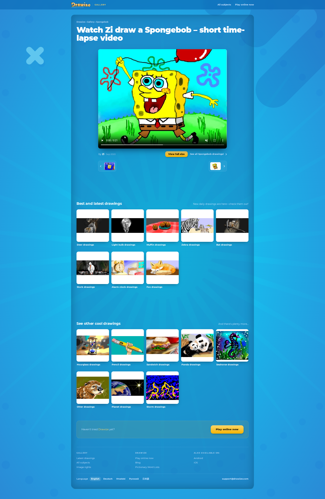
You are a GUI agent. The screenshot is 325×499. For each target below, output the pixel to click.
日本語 (146, 479)
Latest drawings (86, 458)
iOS (196, 462)
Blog (137, 462)
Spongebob (102, 22)
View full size (176, 154)
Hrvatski (120, 479)
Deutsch (108, 479)
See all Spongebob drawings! (207, 154)
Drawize (81, 22)
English (95, 479)
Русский (134, 479)
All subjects (224, 4)
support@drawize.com (235, 478)
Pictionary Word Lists (147, 467)
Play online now (244, 4)
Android (198, 458)
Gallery (90, 22)
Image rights (84, 467)
